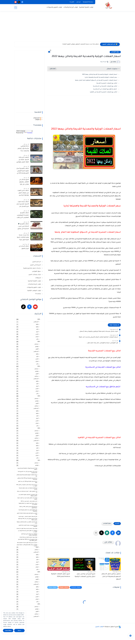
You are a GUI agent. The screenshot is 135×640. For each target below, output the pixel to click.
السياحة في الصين (35, 265)
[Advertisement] (67, 27)
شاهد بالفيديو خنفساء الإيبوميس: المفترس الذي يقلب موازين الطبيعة (23, 215)
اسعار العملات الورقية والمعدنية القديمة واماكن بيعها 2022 (99, 74)
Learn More (8, 630)
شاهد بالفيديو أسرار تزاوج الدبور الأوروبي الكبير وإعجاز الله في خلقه (23, 171)
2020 (38, 572)
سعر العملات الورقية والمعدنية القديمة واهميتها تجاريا (101, 77)
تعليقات (37, 119)
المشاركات (36, 118)
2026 (38, 319)
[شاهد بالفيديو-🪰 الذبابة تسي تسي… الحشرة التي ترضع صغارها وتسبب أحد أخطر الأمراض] (36, 225)
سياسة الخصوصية (88, 2)
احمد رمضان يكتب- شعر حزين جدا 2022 (29, 501)
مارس (37, 334)
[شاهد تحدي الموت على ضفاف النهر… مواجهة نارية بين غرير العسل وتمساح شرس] (36, 192)
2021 (39, 460)
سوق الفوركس (115, 52)
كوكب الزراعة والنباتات (70, 7)
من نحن (78, 2)
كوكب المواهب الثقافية (34, 290)
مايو (37, 329)
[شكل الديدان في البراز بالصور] (36, 247)
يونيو (37, 326)
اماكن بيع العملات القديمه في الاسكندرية (105, 86)
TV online (38, 294)
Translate (29, 133)
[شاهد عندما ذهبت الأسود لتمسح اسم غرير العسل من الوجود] (36, 203)
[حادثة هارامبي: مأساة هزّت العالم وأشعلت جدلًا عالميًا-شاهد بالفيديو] (36, 147)
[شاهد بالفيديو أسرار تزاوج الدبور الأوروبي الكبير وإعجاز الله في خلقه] (36, 170)
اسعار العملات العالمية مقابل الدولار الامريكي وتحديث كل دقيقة (98, 337)
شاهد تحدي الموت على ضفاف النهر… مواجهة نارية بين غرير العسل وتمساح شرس (23, 193)
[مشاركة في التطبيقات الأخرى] (96, 532)
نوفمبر (36, 346)
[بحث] (15, 7)
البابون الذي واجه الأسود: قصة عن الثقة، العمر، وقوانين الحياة (22, 160)
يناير (37, 339)
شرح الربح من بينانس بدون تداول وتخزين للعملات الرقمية (85, 575)
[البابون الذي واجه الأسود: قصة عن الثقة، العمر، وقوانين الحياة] (36, 158)
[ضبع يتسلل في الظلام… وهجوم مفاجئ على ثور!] (36, 181)
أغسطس (36, 322)
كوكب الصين (99, 627)
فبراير (37, 336)
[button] (112, 532)
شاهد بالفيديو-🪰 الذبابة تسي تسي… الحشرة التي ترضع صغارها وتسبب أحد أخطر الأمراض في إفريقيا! (23, 226)
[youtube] (15, 2)
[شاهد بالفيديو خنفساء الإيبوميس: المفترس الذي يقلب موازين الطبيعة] (36, 214)
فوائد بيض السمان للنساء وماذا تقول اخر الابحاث (26, 528)
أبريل (37, 331)
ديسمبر (36, 344)
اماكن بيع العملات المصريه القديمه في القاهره (103, 92)
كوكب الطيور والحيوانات (54, 7)
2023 (39, 396)
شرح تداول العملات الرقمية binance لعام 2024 (60, 575)
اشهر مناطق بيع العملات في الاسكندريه (105, 89)
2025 (38, 341)
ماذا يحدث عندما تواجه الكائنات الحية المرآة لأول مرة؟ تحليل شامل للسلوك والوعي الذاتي (23, 237)
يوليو (37, 324)
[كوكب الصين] (108, 5)
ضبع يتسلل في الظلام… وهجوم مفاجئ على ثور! (24, 182)
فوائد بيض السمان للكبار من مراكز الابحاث (28, 537)
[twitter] (19, 2)
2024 (38, 366)
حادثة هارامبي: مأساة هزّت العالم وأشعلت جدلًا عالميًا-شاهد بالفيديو (23, 149)
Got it (19, 630)
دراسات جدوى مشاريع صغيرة (32, 268)
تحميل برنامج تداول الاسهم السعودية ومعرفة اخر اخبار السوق (111, 576)
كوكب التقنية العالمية (86, 7)
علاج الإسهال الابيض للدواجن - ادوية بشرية (28, 516)
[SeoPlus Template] (120, 627)
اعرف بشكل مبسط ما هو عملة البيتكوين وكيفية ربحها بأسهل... (98, 331)
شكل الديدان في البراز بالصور (24, 247)
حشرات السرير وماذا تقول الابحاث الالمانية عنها (27, 542)
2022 (39, 428)
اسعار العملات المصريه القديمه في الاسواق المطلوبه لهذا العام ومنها (96, 80)
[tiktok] (23, 306)
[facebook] (22, 2)
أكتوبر (37, 349)
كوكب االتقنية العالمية (34, 281)
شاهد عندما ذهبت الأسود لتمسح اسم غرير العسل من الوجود (23, 204)
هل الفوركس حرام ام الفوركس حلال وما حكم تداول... (102, 343)
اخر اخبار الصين (36, 261)
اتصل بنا (72, 2)
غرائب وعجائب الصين (34, 274)
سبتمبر (36, 376)
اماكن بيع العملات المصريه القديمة (106, 83)
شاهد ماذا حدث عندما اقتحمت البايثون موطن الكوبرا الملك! (80, 44)
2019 (39, 604)
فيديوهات (38, 278)
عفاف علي (113, 62)
